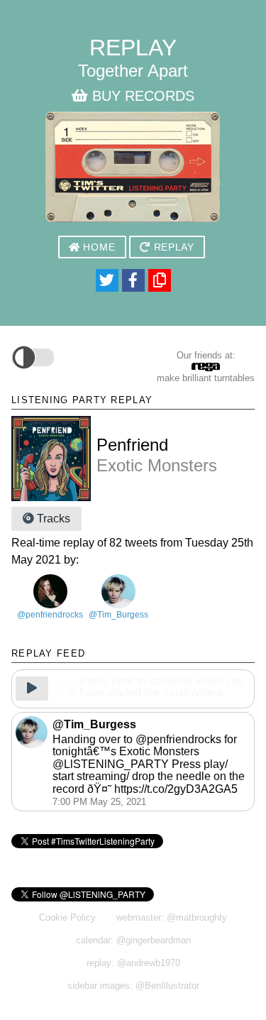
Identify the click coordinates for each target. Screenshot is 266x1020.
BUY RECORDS (141, 96)
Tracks (52, 518)
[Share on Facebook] (133, 280)
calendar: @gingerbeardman (133, 940)
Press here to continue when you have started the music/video (161, 687)
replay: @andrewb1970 (133, 963)
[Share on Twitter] (107, 280)
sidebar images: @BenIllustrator (133, 985)
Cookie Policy (67, 917)
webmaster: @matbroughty (171, 917)
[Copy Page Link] (159, 280)
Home (97, 247)
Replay (172, 247)
